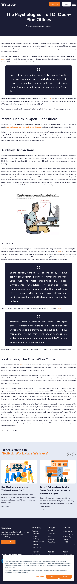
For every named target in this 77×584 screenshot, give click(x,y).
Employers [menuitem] (51, 533)
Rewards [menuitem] (35, 544)
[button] (74, 454)
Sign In (67, 4)
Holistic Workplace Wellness (25, 453)
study (3, 59)
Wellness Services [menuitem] (38, 541)
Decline (65, 576)
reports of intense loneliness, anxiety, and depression (24, 127)
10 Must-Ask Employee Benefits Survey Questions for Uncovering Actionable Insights (16, 490)
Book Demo (54, 4)
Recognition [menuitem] (36, 547)
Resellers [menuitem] (51, 539)
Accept (52, 576)
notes (59, 308)
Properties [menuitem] (51, 542)
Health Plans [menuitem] (52, 536)
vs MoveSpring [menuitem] (68, 534)
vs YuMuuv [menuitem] (66, 542)
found (59, 251)
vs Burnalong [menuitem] (67, 531)
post (21, 365)
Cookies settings (39, 576)
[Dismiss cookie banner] (71, 559)
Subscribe (8, 542)
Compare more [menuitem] (68, 545)
